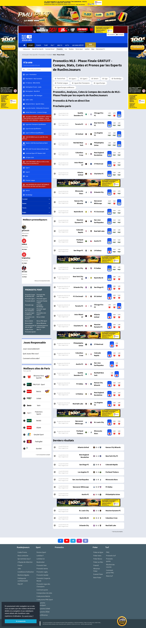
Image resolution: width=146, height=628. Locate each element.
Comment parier (42, 590)
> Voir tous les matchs (117, 532)
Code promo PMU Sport (45, 599)
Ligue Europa (100, 83)
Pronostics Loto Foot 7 (41, 314)
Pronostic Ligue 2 (42, 299)
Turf (46, 45)
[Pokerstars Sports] (37, 413)
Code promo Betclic (43, 596)
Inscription (112, 34)
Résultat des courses (110, 565)
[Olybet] (37, 427)
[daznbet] (37, 448)
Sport (30, 45)
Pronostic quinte (109, 560)
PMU (107, 552)
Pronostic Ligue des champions (29, 310)
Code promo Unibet (43, 608)
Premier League (62, 83)
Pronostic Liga (29, 305)
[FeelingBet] (37, 441)
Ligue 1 (73, 78)
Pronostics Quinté (30, 332)
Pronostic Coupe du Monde (43, 579)
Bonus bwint (28, 323)
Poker (38, 45)
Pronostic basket (42, 575)
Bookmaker (41, 562)
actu (67, 45)
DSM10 (24, 244)
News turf (109, 576)
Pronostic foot (41, 565)
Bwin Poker (97, 577)
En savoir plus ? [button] (27, 616)
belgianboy (26, 258)
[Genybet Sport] (37, 434)
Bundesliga (117, 78)
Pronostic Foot (33, 289)
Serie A (95, 78)
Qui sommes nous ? (24, 559)
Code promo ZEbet (43, 612)
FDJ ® (52, 45)
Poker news (97, 555)
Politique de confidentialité (23, 579)
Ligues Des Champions (82, 83)
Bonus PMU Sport (42, 321)
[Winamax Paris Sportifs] (37, 377)
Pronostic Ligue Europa (41, 310)
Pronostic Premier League (42, 302)
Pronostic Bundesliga (40, 306)
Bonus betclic (29, 321)
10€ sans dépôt (78, 45)
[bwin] (37, 405)
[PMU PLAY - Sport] (37, 384)
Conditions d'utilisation (26, 572)
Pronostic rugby (42, 572)
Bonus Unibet (41, 317)
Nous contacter (23, 555)
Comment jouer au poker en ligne (42, 326)
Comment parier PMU (110, 571)
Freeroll (96, 565)
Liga (105, 78)
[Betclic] (37, 391)
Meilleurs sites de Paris (36, 368)
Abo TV (39, 330)
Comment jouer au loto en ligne (30, 326)
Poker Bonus (97, 559)
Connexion (121, 34)
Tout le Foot (61, 78)
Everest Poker (98, 574)
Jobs (19, 568)
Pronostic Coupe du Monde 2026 (30, 295)
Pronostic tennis (42, 568)
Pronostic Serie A (30, 301)
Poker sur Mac (98, 562)
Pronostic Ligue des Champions (43, 585)
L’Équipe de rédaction (25, 562)
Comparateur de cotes (44, 593)
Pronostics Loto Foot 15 (29, 318)
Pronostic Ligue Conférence (29, 314)
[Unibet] (37, 398)
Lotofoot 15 (40, 559)
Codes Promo (29, 330)
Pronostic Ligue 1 (30, 299)
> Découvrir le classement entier (42, 281)
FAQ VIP (20, 584)
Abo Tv (59, 45)
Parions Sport (41, 552)
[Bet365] (37, 420)
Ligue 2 (84, 78)
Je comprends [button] (21, 621)
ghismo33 (25, 230)
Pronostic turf (111, 555)
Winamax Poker (96, 569)
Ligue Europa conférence (65, 87)
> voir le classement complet (43, 455)
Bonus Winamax (41, 323)
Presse (20, 565)
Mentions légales (23, 575)
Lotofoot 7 (40, 555)
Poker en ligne (98, 552)
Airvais (24, 271)
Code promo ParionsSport (41, 604)
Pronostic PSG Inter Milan (41, 295)
